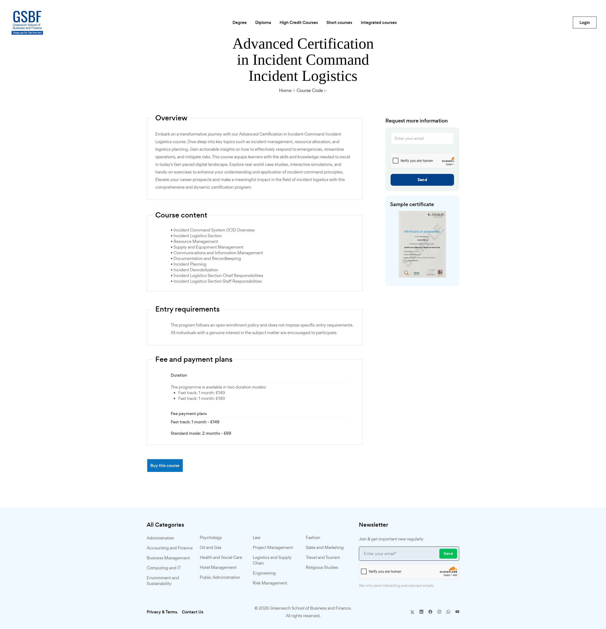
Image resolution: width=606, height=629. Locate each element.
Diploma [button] (263, 22)
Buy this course (164, 465)
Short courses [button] (339, 22)
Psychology (211, 537)
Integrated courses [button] (379, 22)
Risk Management (270, 583)
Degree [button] (239, 22)
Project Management (273, 547)
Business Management (168, 558)
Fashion (313, 537)
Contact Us (192, 612)
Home (285, 90)
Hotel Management (218, 567)
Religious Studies (322, 567)
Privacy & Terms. (162, 612)
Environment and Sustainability (163, 580)
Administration (160, 538)
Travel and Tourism (323, 557)
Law (256, 537)
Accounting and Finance (170, 548)
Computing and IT (164, 567)
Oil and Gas (210, 547)
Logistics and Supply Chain (272, 560)
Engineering (264, 573)
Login (584, 22)
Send (422, 179)
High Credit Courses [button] (299, 22)
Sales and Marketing (325, 547)
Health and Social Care (221, 557)
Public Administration (220, 577)
